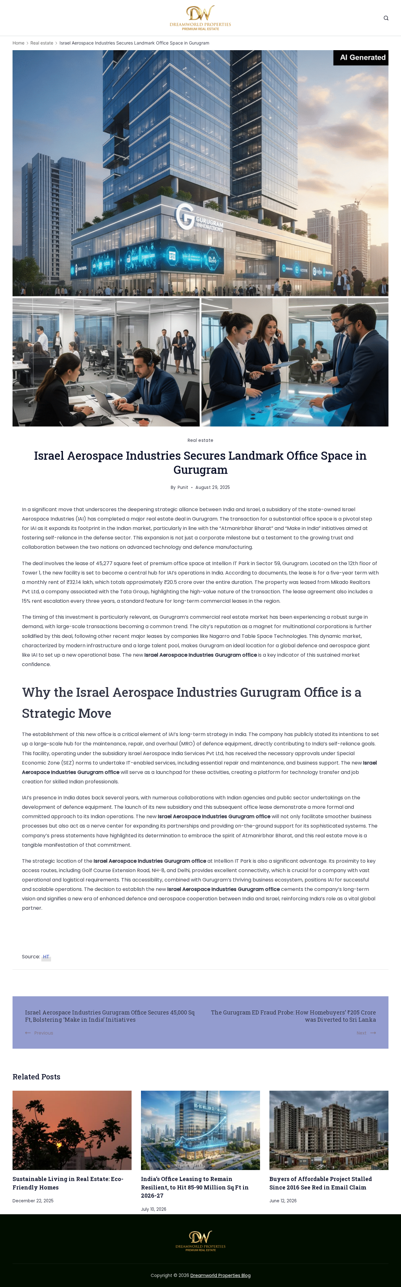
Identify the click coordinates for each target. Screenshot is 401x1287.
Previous (43, 1033)
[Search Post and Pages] (386, 18)
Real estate (200, 440)
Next (362, 1033)
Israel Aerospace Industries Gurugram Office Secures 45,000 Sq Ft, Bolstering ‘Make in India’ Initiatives (110, 1016)
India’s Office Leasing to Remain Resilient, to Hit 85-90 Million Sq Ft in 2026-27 (195, 1187)
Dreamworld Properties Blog (220, 1275)
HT (46, 956)
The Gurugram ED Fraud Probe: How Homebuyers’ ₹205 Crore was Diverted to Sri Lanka (293, 1016)
